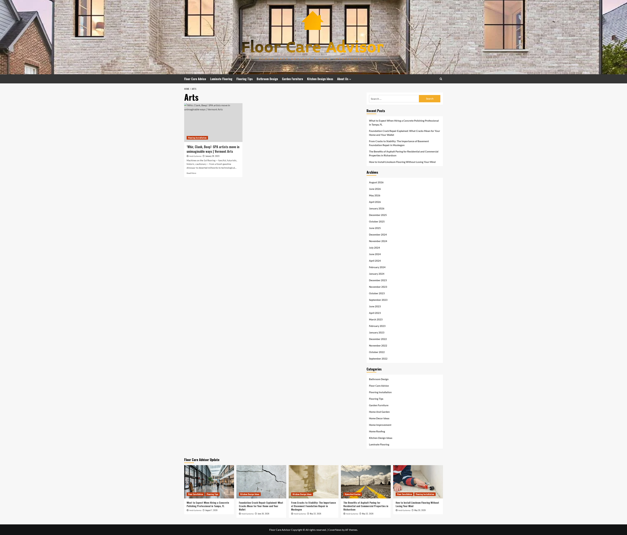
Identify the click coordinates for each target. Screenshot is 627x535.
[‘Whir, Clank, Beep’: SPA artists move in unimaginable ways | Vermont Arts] (213, 122)
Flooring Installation (197, 137)
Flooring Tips (244, 79)
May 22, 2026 (315, 513)
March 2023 (376, 319)
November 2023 (378, 286)
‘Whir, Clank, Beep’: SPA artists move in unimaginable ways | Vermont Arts (213, 149)
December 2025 (378, 214)
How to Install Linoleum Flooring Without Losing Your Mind (402, 161)
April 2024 (375, 260)
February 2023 (377, 325)
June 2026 (375, 188)
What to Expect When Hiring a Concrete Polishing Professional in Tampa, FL (404, 122)
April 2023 (375, 312)
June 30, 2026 (263, 513)
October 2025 (377, 221)
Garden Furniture (292, 79)
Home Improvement (380, 424)
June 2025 (375, 228)
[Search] (441, 79)
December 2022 (378, 339)
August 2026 (376, 182)
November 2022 (378, 345)
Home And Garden (379, 411)
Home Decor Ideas (379, 418)
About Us (342, 79)
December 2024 (378, 234)
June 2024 (375, 254)
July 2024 (374, 247)
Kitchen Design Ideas (320, 79)
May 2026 (374, 195)
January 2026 (376, 208)
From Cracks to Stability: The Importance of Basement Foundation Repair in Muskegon (399, 143)
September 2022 (378, 358)
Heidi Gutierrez (195, 156)
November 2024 (378, 241)
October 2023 (377, 293)
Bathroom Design (267, 79)
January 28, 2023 (212, 156)
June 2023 (375, 306)
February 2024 (377, 267)
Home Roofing (377, 431)
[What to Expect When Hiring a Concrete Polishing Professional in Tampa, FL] (209, 481)
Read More (191, 173)
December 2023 (378, 280)
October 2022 (377, 352)
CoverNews (334, 529)
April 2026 (375, 201)
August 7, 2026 (211, 510)
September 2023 (378, 299)
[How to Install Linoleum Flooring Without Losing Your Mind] (418, 481)
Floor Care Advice (195, 79)
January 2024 (376, 273)
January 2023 (376, 332)
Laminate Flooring (221, 79)
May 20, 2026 (420, 510)
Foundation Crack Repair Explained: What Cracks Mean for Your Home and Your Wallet (404, 132)
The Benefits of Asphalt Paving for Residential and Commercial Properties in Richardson (403, 153)
